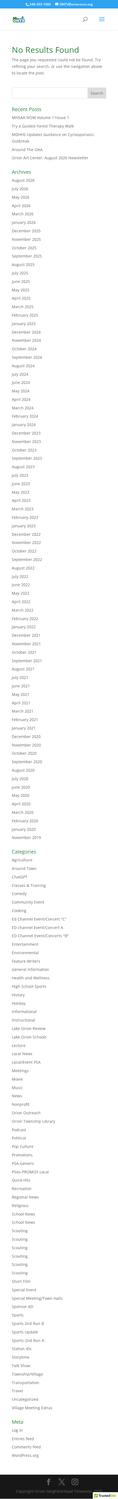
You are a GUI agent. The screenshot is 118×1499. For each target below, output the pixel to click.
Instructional (23, 1020)
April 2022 (21, 601)
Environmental (25, 952)
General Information (30, 969)
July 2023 (20, 475)
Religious (20, 1205)
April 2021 (21, 702)
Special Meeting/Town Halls (37, 1298)
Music (17, 1087)
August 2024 (23, 365)
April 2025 (21, 298)
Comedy (19, 893)
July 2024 (20, 374)
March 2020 (22, 812)
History (18, 994)
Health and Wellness (31, 977)
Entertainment (25, 944)
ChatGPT (19, 876)
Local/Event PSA (26, 1062)
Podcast (19, 1129)
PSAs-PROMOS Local (30, 1171)
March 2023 (22, 508)
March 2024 (22, 407)
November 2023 (26, 441)
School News (23, 1214)
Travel (17, 1390)
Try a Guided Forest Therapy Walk (43, 126)
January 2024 (24, 424)
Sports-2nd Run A (28, 1340)
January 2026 (24, 222)
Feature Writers (26, 961)
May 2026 (20, 197)
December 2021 (26, 635)
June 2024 (21, 382)
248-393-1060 (40, 4)
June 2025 (21, 281)
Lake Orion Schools (29, 1037)
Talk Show (21, 1365)
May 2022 (20, 593)
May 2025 (20, 290)
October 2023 (24, 450)
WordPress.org (25, 1455)
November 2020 (26, 745)
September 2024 (27, 357)
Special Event (24, 1289)
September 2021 (27, 660)
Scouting (20, 1230)
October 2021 (24, 652)
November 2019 (26, 837)
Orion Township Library (33, 1121)
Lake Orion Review (29, 1028)
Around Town (24, 868)
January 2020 (24, 829)
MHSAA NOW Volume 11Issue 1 (40, 117)
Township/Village (27, 1374)
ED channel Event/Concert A (37, 927)
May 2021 (20, 694)
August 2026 (23, 180)
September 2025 (27, 256)
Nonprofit (20, 1104)
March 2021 (22, 711)
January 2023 (24, 525)
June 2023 (21, 483)
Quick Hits (21, 1180)
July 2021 (20, 677)
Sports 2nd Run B (28, 1323)
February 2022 (25, 618)
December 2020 (26, 736)
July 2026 (20, 188)
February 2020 (25, 820)
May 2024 (20, 390)
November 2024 (26, 340)
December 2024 (26, 332)
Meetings (20, 1070)
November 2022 (26, 542)
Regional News (25, 1197)
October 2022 (24, 551)
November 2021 (26, 643)
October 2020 (24, 753)
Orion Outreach (26, 1112)
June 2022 (21, 584)
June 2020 (21, 787)
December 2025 (26, 230)
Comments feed (26, 1446)
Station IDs (22, 1348)
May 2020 (20, 795)
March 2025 (22, 306)
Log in (17, 1430)
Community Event (28, 902)
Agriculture (22, 860)
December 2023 (26, 433)
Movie (17, 1079)
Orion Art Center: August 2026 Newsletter (50, 157)
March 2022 (22, 610)
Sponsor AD (22, 1306)
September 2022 (27, 559)
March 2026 (22, 213)
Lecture (19, 1045)
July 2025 (20, 273)
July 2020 (20, 778)
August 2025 (23, 264)
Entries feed (23, 1438)
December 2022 (26, 534)
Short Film (21, 1281)
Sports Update (25, 1332)
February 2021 (25, 719)
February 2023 (25, 517)
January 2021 (24, 728)
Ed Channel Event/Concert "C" (39, 919)
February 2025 (25, 315)
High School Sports (29, 986)
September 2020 (27, 761)
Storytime (20, 1357)
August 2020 (23, 770)
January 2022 (24, 626)
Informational (24, 1011)
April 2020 (21, 803)
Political (19, 1138)
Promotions (22, 1154)
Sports (18, 1315)
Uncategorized (25, 1399)
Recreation (22, 1188)
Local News (22, 1053)
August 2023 (23, 466)
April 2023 (21, 500)
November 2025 (26, 239)
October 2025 (24, 247)
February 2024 (25, 416)
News (17, 1095)
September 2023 (27, 458)
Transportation (25, 1382)
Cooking (19, 910)
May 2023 (20, 492)
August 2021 (23, 669)
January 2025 (24, 323)
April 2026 (21, 205)
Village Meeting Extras (32, 1407)
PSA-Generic (23, 1163)
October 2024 (24, 348)
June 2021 (21, 685)
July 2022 (20, 576)
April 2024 (21, 399)
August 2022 (23, 568)
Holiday (19, 1003)
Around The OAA (27, 149)
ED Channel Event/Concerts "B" (40, 935)
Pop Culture (22, 1146)
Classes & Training (29, 885)
